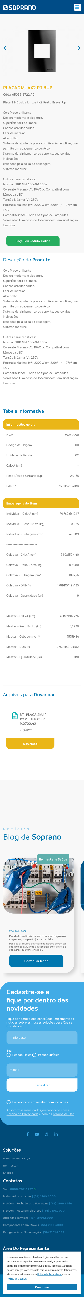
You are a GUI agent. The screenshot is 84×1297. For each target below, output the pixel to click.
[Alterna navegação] (77, 7)
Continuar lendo (36, 961)
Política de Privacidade (22, 1114)
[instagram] (46, 1134)
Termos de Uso (63, 1114)
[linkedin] (56, 1134)
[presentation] (5, 47)
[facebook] (28, 1134)
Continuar (42, 1287)
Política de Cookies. (17, 1278)
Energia (8, 1172)
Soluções (12, 1150)
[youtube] (37, 1134)
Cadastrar (42, 1085)
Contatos (12, 1180)
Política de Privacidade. (49, 1274)
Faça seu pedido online (33, 241)
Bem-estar (10, 1165)
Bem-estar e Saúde (53, 859)
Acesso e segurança (16, 1158)
